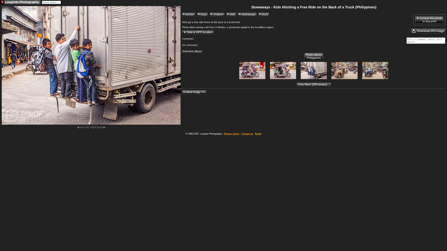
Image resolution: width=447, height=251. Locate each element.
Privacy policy (231, 133)
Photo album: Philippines (314, 56)
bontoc (190, 14)
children (218, 14)
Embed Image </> (194, 92)
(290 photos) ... (314, 84)
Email (258, 133)
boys (204, 14)
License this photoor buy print (431, 20)
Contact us (247, 133)
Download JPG (430, 31)
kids (232, 14)
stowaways (248, 14)
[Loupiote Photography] (2, 2)
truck (265, 14)
